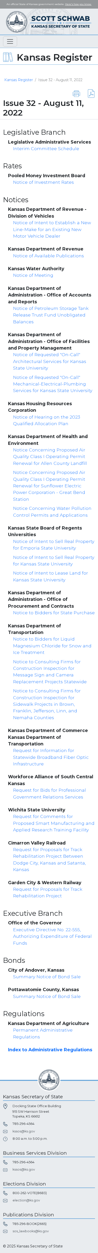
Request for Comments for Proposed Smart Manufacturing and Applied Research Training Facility (53, 823)
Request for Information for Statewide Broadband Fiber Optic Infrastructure (51, 757)
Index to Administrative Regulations (50, 1049)
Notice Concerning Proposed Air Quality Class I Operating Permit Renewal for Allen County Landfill (50, 456)
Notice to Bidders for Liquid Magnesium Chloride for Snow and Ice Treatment (52, 645)
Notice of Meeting (33, 275)
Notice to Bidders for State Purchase (54, 612)
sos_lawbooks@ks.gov (31, 1231)
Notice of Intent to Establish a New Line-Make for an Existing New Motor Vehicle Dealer (52, 229)
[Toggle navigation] (10, 41)
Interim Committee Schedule (46, 148)
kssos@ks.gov (24, 1131)
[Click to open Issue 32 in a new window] (88, 93)
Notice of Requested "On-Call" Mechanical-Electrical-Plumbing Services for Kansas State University (52, 384)
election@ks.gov (26, 1200)
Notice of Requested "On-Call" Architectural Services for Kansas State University (49, 361)
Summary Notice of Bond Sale (47, 976)
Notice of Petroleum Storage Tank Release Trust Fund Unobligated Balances (50, 315)
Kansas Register (18, 80)
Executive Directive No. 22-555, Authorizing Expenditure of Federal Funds (52, 936)
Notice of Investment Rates (43, 182)
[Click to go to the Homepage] (49, 21)
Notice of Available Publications (48, 255)
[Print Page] (76, 93)
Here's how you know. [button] (78, 4)
